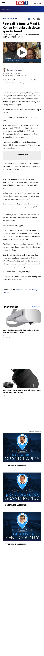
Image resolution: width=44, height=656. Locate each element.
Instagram (36, 289)
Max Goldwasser (16, 70)
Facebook (19, 289)
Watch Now (38, 3)
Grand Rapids (10, 18)
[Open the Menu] (4, 3)
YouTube (6, 292)
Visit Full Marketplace (34, 306)
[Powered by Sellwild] (38, 431)
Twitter (28, 289)
